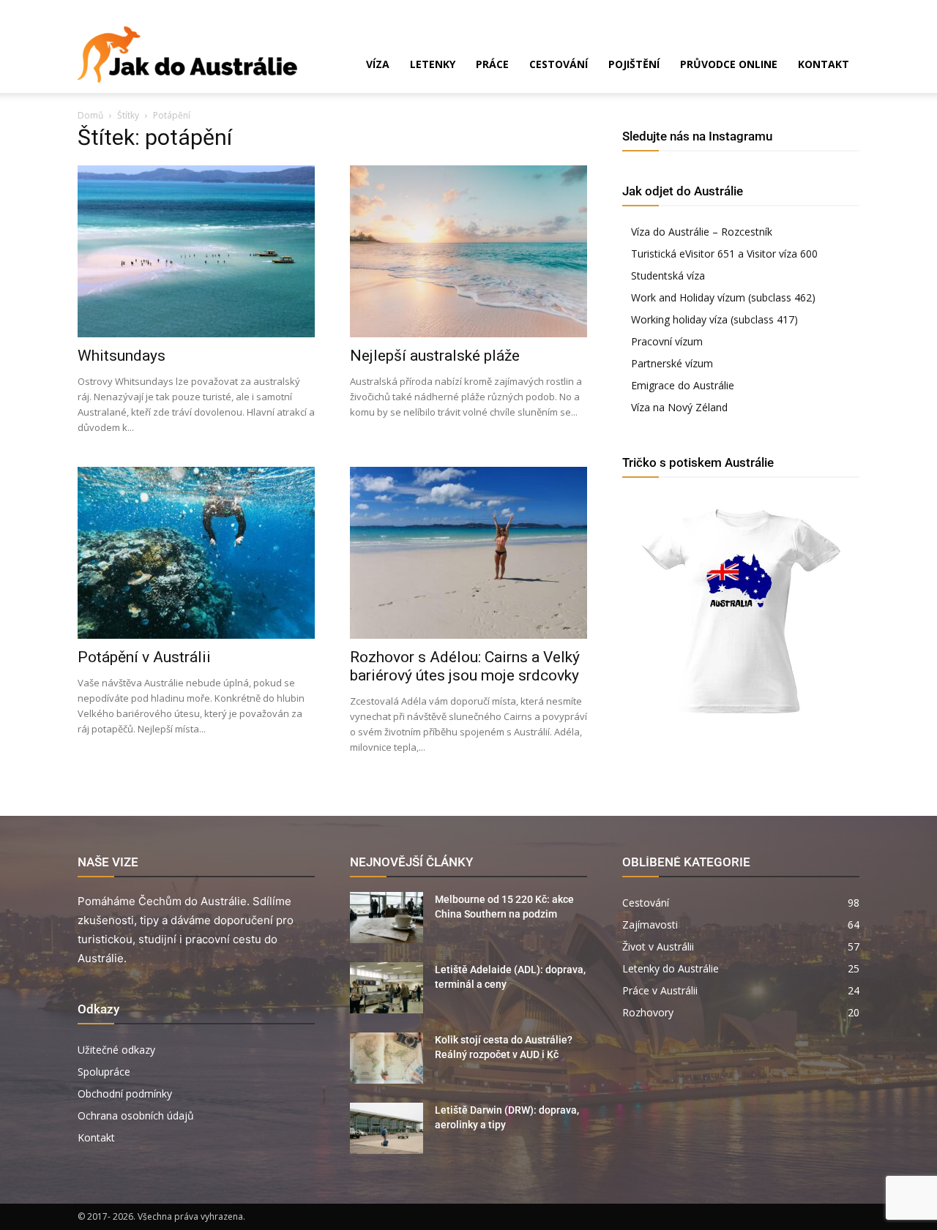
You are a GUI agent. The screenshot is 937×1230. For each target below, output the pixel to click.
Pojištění (634, 64)
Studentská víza (668, 275)
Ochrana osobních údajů (136, 1115)
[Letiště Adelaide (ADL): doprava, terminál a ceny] (386, 987)
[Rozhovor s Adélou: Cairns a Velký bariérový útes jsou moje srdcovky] (468, 553)
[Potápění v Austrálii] (196, 553)
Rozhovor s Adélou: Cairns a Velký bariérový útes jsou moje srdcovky (465, 666)
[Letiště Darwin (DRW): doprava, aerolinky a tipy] (386, 1128)
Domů (90, 115)
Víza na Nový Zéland (679, 407)
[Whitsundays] (196, 251)
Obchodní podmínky (125, 1093)
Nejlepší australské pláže (435, 355)
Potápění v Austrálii (144, 657)
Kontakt (823, 64)
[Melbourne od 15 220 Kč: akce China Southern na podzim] (386, 917)
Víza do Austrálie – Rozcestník (701, 232)
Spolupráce (104, 1072)
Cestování (558, 64)
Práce (492, 64)
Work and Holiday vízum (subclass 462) (723, 297)
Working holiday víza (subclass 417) (714, 319)
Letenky (432, 64)
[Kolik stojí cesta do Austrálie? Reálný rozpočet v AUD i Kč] (386, 1058)
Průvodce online (728, 64)
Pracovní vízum (667, 341)
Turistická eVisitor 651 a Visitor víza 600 (724, 253)
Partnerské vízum (672, 363)
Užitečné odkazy (116, 1050)
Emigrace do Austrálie (682, 385)
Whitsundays (121, 355)
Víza (377, 64)
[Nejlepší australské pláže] (468, 251)
